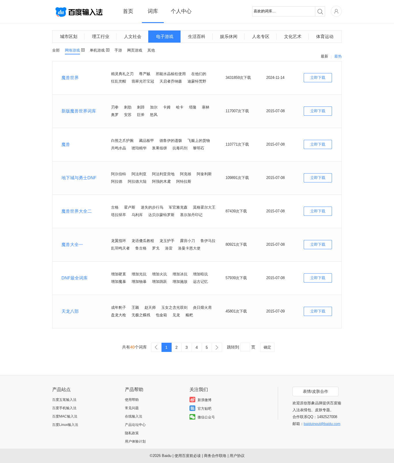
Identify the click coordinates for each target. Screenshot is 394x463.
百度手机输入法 (64, 408)
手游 (118, 50)
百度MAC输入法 (64, 416)
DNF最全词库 (74, 277)
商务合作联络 (215, 456)
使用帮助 (132, 400)
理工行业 (100, 36)
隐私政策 (132, 433)
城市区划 (68, 36)
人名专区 (260, 36)
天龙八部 (70, 311)
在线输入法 (133, 416)
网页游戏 (134, 50)
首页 (128, 11)
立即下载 (317, 77)
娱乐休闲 (228, 36)
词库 (153, 11)
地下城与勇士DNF (78, 177)
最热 (338, 56)
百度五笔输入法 (64, 400)
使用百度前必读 (188, 456)
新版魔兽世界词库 (78, 110)
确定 (267, 347)
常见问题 (132, 408)
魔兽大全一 (72, 244)
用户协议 (237, 456)
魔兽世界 (70, 77)
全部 (56, 50)
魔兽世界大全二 (76, 211)
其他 (151, 50)
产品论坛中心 (135, 425)
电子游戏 (164, 36)
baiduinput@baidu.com (322, 424)
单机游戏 (97, 50)
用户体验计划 (135, 441)
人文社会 (132, 36)
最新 (324, 56)
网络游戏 (72, 50)
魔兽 (65, 144)
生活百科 (196, 36)
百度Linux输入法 (65, 425)
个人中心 (181, 11)
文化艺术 (292, 36)
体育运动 (324, 36)
